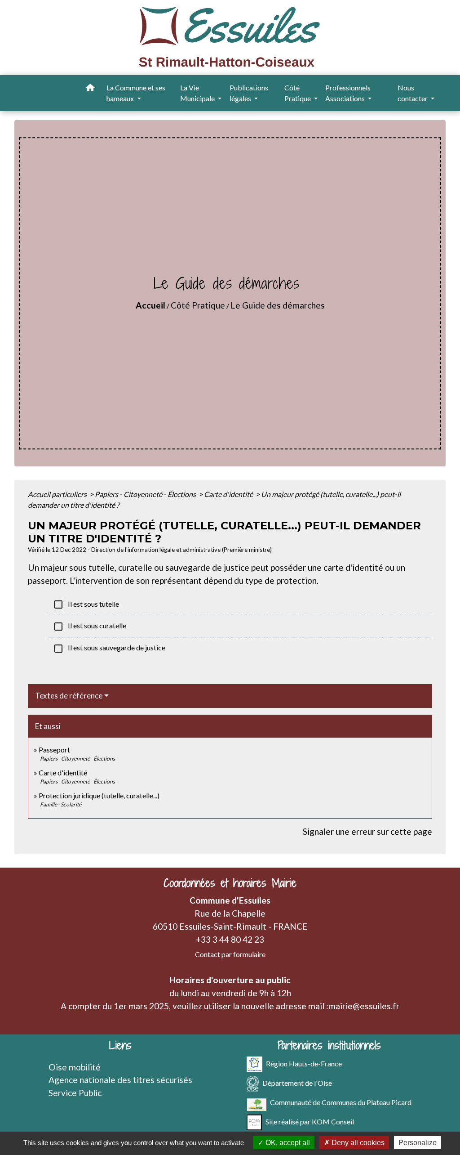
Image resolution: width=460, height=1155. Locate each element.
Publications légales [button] (249, 93)
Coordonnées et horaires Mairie (230, 883)
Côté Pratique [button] (298, 93)
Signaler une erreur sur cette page (367, 831)
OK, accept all (287, 1142)
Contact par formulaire (230, 954)
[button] (90, 89)
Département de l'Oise (297, 1082)
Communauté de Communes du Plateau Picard (340, 1101)
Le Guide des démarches (277, 305)
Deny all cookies (357, 1142)
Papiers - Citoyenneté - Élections (146, 494)
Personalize (417, 1142)
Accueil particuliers (58, 494)
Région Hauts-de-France (304, 1063)
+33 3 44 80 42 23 (230, 939)
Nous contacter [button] (413, 93)
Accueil (150, 305)
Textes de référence (68, 695)
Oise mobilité (75, 1067)
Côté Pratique (198, 305)
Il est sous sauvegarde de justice (109, 648)
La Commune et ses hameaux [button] (135, 93)
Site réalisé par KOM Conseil (309, 1121)
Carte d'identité (229, 494)
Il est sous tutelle (86, 604)
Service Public (75, 1093)
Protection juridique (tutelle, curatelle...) (99, 795)
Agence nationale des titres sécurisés (120, 1079)
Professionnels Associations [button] (348, 93)
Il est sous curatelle (89, 626)
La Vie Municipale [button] (198, 93)
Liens (120, 1045)
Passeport (54, 749)
